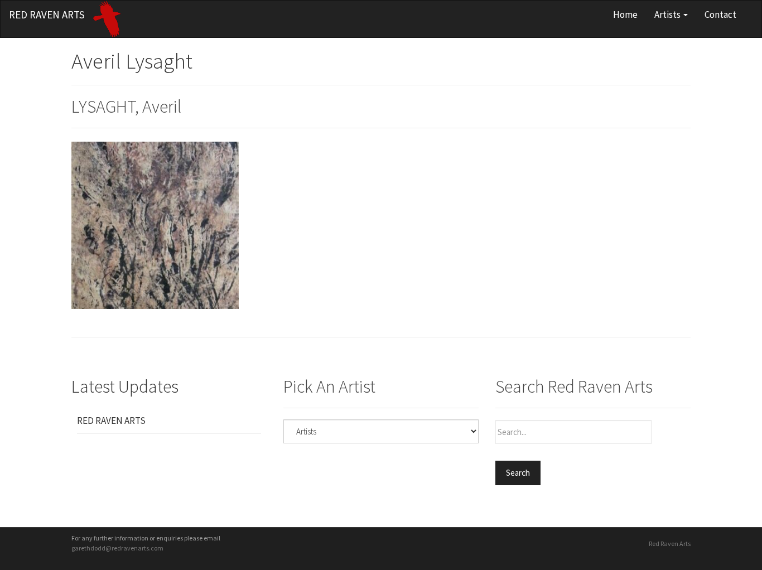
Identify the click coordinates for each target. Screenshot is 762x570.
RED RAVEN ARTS (111, 420)
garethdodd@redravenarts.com (117, 548)
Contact (720, 14)
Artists (668, 14)
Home (625, 14)
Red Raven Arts (47, 14)
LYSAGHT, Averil (126, 106)
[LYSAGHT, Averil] (155, 224)
